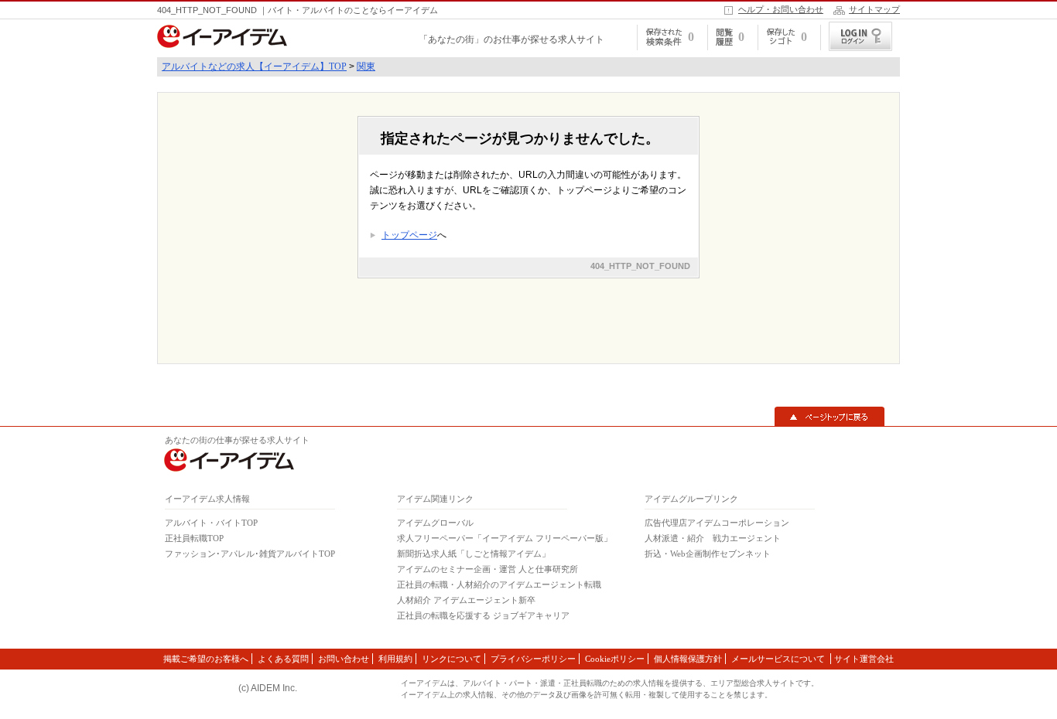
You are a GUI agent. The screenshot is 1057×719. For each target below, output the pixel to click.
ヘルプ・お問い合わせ (780, 9)
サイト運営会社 (864, 658)
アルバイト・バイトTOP (211, 522)
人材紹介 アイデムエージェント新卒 (466, 600)
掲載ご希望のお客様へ (205, 658)
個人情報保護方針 (688, 658)
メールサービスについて (779, 658)
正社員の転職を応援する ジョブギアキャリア (483, 615)
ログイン (860, 36)
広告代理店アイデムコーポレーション (717, 522)
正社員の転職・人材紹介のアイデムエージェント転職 (499, 584)
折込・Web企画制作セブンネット (708, 553)
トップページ (409, 235)
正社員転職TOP (194, 538)
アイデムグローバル (435, 522)
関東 (366, 66)
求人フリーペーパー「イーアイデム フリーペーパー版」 (504, 538)
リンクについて (451, 658)
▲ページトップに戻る (829, 417)
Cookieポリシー (615, 658)
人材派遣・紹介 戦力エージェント (713, 538)
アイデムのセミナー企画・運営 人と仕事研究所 (487, 569)
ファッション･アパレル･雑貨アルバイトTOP (250, 553)
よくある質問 (283, 658)
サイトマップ (874, 9)
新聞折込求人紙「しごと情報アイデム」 (473, 553)
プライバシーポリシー (533, 658)
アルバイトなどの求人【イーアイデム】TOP (254, 66)
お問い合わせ (343, 658)
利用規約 (395, 658)
